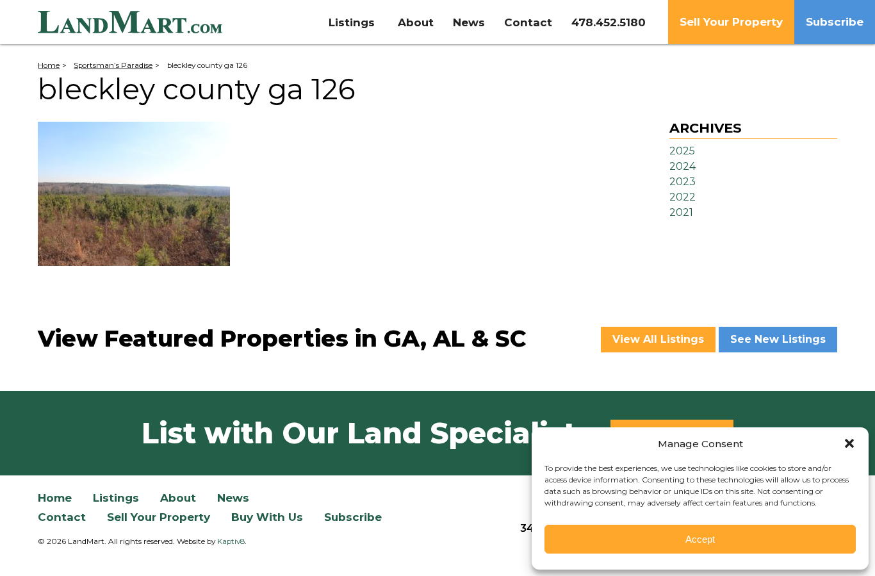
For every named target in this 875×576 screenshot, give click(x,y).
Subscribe (834, 21)
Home (49, 65)
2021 (681, 212)
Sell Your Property (731, 21)
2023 (682, 182)
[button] (849, 443)
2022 (682, 197)
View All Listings (658, 339)
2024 (682, 166)
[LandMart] (140, 22)
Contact (528, 22)
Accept (700, 539)
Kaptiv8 (231, 541)
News (469, 22)
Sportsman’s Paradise (113, 65)
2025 (682, 151)
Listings (352, 22)
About (416, 22)
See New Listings (778, 339)
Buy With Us (267, 517)
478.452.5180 (608, 22)
